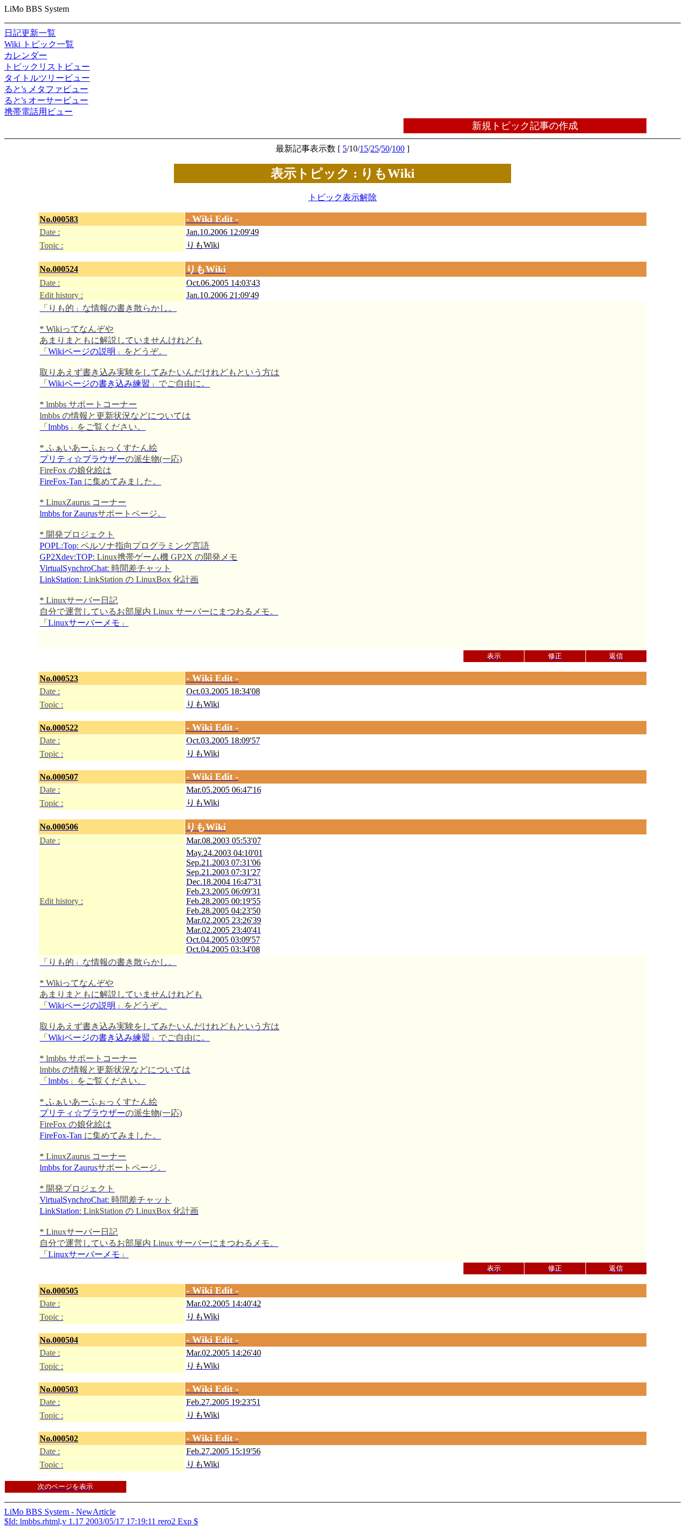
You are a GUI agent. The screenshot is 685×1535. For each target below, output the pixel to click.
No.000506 (59, 826)
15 (364, 148)
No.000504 (59, 1339)
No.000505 (59, 1290)
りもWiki (202, 244)
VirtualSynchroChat (73, 568)
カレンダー (25, 55)
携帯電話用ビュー (38, 111)
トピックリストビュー (47, 66)
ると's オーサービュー (46, 100)
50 (385, 148)
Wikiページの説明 (82, 351)
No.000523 (59, 678)
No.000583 (59, 219)
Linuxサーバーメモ (84, 622)
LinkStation (59, 579)
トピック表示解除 (342, 197)
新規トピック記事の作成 (525, 125)
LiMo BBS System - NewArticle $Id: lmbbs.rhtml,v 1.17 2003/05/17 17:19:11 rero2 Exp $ (313, 870)
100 (398, 148)
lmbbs (58, 426)
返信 (616, 656)
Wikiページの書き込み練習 (99, 383)
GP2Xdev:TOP (66, 556)
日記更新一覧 (30, 32)
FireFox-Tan (61, 481)
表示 (494, 656)
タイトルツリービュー (47, 77)
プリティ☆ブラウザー (82, 458)
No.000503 (59, 1389)
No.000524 (59, 268)
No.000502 (59, 1438)
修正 (555, 656)
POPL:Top (58, 545)
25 (374, 148)
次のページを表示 (65, 1487)
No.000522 (59, 727)
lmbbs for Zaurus (68, 513)
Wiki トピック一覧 (39, 44)
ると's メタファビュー (46, 89)
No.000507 (59, 776)
